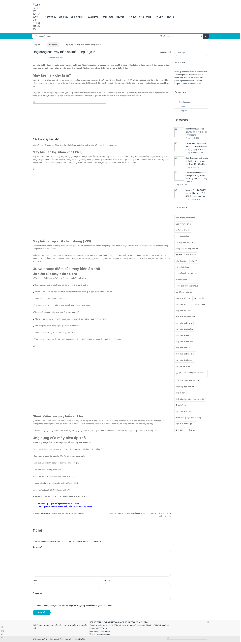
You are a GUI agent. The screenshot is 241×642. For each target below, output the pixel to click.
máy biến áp (181, 304)
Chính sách (145, 17)
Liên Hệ (170, 17)
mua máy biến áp (183, 298)
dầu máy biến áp (182, 267)
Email (107, 581)
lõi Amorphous (182, 279)
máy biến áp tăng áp (184, 360)
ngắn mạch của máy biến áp (187, 380)
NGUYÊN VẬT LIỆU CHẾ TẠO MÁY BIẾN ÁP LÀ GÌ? (58, 503)
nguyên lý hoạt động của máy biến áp (190, 373)
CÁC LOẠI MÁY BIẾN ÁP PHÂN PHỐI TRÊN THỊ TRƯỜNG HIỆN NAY (65, 506)
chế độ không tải (183, 230)
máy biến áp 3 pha (183, 310)
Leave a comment (165, 52)
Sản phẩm (93, 17)
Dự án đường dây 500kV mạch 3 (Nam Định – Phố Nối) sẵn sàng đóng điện (196, 193)
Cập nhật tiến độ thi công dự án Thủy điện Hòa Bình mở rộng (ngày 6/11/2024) (196, 146)
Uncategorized (185, 102)
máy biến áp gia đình (184, 329)
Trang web (37, 593)
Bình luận (37, 547)
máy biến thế (199, 298)
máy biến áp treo (183, 348)
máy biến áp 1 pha (197, 304)
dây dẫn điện (181, 261)
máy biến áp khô (182, 335)
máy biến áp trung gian (185, 354)
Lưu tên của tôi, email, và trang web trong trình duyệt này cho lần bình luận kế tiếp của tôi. (74, 605)
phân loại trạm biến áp (185, 387)
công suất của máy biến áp (187, 249)
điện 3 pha (180, 430)
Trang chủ (50, 17)
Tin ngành (53, 45)
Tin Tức (133, 17)
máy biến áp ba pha (184, 323)
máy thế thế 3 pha (183, 366)
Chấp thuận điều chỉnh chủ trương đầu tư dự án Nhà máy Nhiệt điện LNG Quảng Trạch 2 (196, 177)
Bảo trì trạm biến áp (184, 224)
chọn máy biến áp (183, 236)
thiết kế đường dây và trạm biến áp (190, 399)
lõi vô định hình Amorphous (187, 286)
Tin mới (182, 106)
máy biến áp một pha (184, 341)
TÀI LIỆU (159, 17)
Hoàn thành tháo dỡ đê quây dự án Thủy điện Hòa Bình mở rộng (196, 132)
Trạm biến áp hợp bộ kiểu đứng (188, 417)
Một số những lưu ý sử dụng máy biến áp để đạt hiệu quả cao (58, 513)
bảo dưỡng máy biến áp (185, 218)
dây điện (194, 261)
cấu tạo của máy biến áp (186, 255)
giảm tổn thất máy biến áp (186, 273)
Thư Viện (120, 17)
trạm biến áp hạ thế (183, 411)
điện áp (192, 430)
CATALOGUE (108, 17)
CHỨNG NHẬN (77, 17)
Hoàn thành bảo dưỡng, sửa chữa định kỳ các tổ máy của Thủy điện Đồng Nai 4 (197, 161)
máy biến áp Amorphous (186, 317)
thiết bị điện (180, 393)
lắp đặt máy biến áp (184, 292)
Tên (35, 581)
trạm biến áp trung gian (185, 424)
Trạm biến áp (181, 405)
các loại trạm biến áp (184, 242)
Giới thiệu (63, 17)
